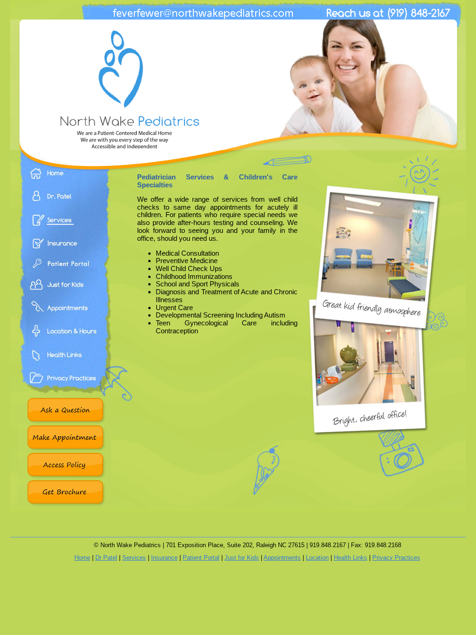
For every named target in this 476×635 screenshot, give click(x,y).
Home (64, 180)
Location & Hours (64, 342)
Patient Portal (64, 272)
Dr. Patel (64, 203)
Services (64, 225)
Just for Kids (242, 557)
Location (317, 557)
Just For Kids (64, 295)
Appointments (64, 318)
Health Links (64, 365)
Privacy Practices (64, 388)
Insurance (64, 249)
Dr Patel (106, 557)
